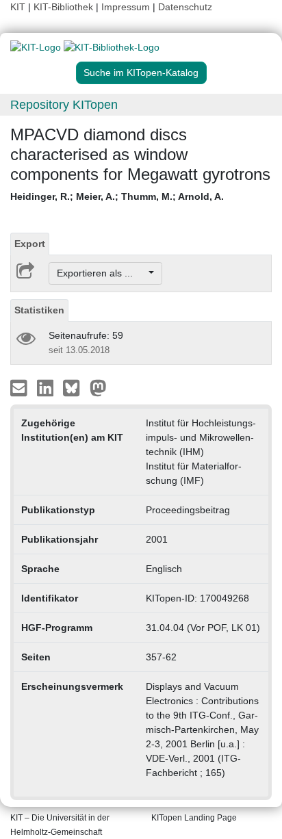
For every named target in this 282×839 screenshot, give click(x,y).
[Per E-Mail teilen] (20, 387)
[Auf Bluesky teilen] (75, 387)
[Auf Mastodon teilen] (98, 387)
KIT (17, 6)
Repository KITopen (64, 105)
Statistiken (39, 310)
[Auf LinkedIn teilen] (47, 387)
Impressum (125, 6)
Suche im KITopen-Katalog (141, 72)
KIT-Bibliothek (65, 6)
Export (29, 243)
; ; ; (117, 196)
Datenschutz (185, 6)
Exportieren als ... (101, 273)
